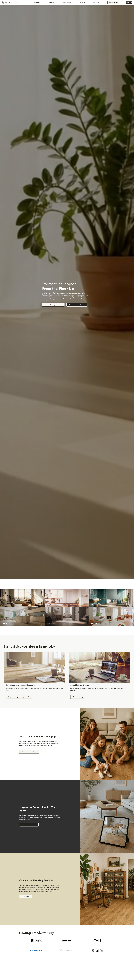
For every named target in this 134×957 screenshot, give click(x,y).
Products (36, 2)
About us (82, 2)
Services (50, 2)
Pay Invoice (129, 2)
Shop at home (113, 2)
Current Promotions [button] (66, 2)
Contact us (96, 2)
